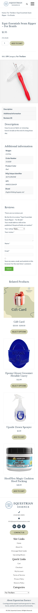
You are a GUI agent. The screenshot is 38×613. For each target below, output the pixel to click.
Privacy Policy (19, 579)
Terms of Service (19, 575)
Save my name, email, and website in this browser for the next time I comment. (19, 262)
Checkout (19, 567)
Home (4, 13)
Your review (9, 232)
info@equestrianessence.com (19, 521)
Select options (19, 332)
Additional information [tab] (12, 114)
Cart (19, 563)
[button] (32, 3)
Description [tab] (8, 109)
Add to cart (17, 43)
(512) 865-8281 (19, 515)
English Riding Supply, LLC (15, 192)
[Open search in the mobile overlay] (27, 4)
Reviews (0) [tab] (8, 118)
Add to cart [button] (19, 437)
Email (7, 251)
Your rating (9, 229)
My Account (19, 571)
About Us (19, 547)
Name (7, 243)
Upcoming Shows (19, 555)
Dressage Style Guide (19, 551)
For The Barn (11, 13)
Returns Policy (19, 583)
